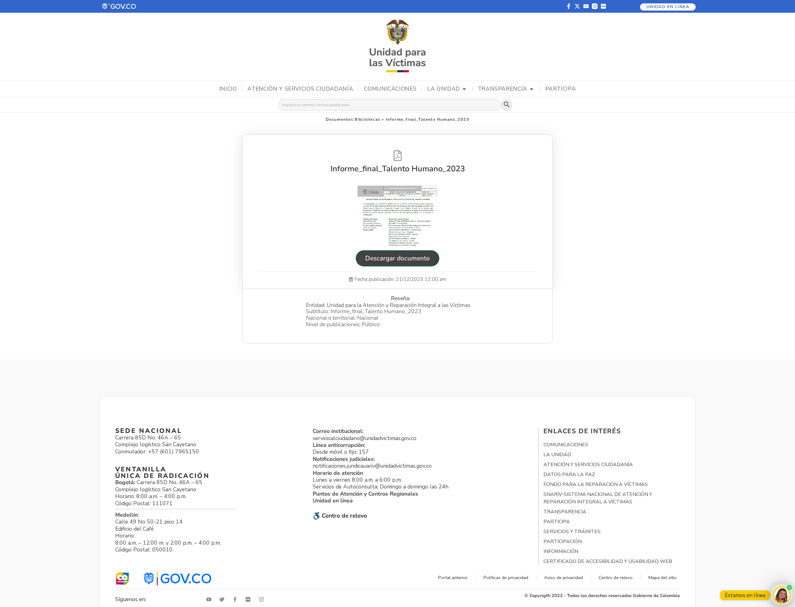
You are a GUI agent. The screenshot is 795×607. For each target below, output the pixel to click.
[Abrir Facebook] (236, 599)
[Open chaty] (782, 595)
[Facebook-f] (568, 6)
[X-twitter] (577, 6)
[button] (119, 6)
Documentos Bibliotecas (353, 119)
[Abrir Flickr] (249, 599)
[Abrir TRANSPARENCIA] (531, 89)
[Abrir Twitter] (223, 599)
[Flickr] (603, 6)
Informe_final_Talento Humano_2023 (397, 168)
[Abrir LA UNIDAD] (464, 89)
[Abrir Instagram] (263, 599)
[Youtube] (586, 6)
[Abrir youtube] (210, 599)
